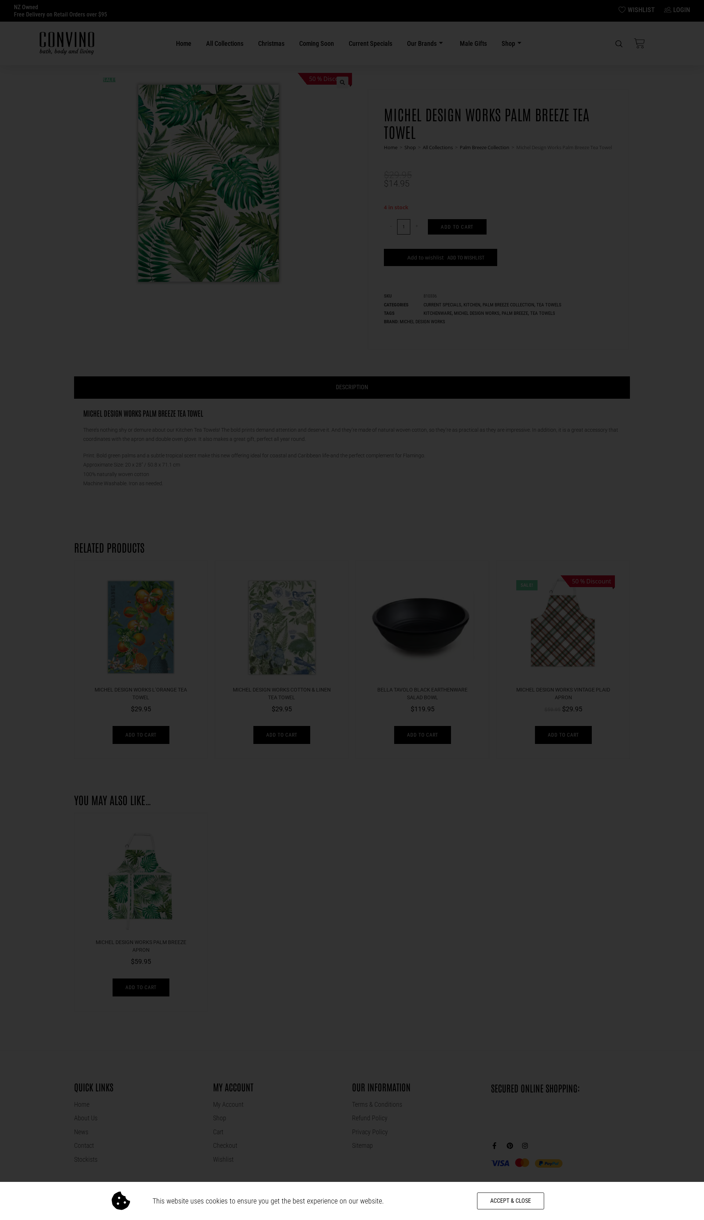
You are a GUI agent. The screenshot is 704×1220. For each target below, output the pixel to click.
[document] (352, 610)
